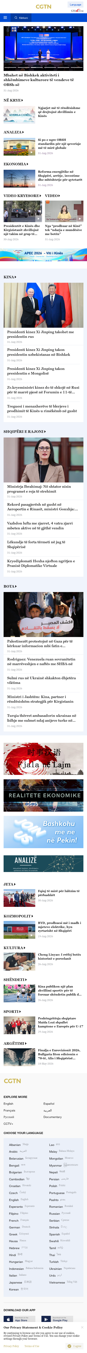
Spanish (59, 1234)
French (19, 1220)
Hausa (17, 1240)
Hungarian (21, 1261)
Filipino (18, 1213)
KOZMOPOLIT (17, 916)
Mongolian (61, 1158)
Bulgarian (22, 1172)
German (19, 1227)
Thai (55, 1254)
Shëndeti (14, 980)
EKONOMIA (15, 164)
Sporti (11, 1011)
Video (51, 196)
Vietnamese (63, 1282)
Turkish (58, 1261)
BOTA (9, 586)
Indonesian (26, 1268)
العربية (48, 1110)
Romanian (61, 1206)
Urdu (55, 1275)
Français (9, 1110)
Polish (57, 1185)
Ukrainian (62, 1268)
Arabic (18, 1151)
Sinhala (58, 1227)
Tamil (56, 1247)
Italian (17, 1275)
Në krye (12, 100)
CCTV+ (8, 1123)
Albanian (19, 1144)
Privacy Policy (11, 1346)
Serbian (59, 1220)
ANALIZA (13, 132)
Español (49, 1103)
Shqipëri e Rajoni (24, 431)
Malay (62, 1151)
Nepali (57, 1172)
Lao (54, 1144)
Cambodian (19, 1178)
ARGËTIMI (14, 1043)
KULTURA (13, 948)
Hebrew (18, 1247)
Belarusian (23, 1158)
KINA (9, 277)
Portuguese (63, 1192)
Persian (59, 1178)
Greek (19, 1234)
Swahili (59, 1240)
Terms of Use (31, 1346)
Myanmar (63, 1165)
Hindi (15, 1254)
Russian (60, 1213)
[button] (10, 67)
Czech (17, 1192)
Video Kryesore (21, 196)
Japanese (20, 1282)
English (8, 1103)
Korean (18, 1289)
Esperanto (22, 1206)
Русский (9, 1117)
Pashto (57, 1199)
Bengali (17, 1165)
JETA (8, 884)
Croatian (20, 1185)
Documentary (53, 1117)
